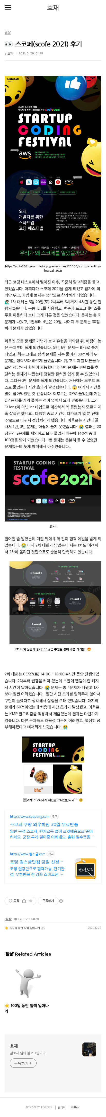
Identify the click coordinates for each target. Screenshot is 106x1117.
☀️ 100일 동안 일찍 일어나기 (22, 928)
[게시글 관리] (30, 901)
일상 (8, 919)
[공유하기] (24, 901)
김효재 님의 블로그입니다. (28, 1052)
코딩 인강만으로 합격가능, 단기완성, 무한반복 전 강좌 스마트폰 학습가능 (37, 871)
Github (75, 1107)
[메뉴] (8, 8)
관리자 (62, 1107)
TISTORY (46, 1107)
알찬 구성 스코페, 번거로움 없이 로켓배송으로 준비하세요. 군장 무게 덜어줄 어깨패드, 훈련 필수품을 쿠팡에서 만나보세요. (52, 834)
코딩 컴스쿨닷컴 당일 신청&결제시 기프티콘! (36, 862)
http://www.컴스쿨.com (28, 853)
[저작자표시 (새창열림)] (60, 901)
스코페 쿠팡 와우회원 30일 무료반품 (44, 824)
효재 (53, 8)
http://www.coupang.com (29, 816)
